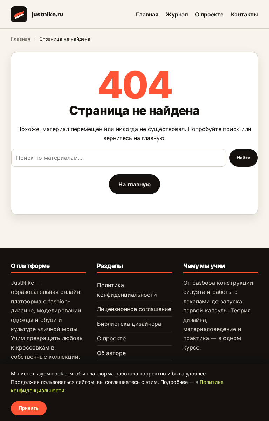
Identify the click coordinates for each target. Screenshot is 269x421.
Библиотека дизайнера (129, 323)
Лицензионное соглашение (134, 308)
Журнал (177, 14)
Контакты (244, 14)
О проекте (209, 14)
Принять (29, 408)
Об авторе (111, 353)
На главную (134, 184)
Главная (147, 14)
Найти (243, 157)
